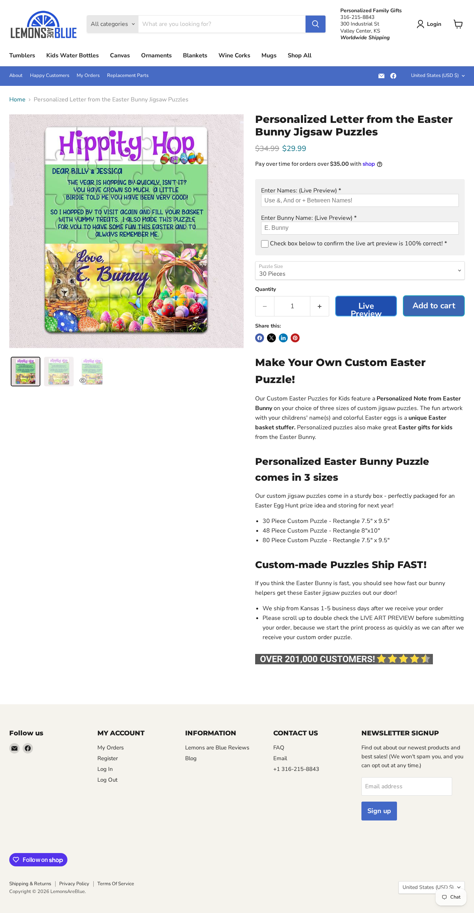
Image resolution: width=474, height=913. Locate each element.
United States (435, 75)
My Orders (88, 75)
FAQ (278, 747)
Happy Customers (49, 75)
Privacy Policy (74, 883)
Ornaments (156, 55)
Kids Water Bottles (72, 55)
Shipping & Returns (30, 883)
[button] (360, 190)
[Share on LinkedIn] (283, 337)
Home (17, 99)
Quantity (265, 289)
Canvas (120, 55)
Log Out (107, 779)
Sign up (379, 810)
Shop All (299, 55)
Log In (105, 769)
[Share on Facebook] (259, 337)
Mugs (269, 55)
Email (280, 758)
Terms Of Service (115, 883)
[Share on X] (271, 337)
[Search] (316, 24)
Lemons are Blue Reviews (217, 747)
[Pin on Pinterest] (295, 337)
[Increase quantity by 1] (319, 306)
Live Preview (366, 308)
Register (107, 758)
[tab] (25, 371)
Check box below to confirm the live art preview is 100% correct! (357, 243)
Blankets (195, 55)
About (16, 75)
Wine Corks (234, 55)
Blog (191, 758)
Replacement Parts (127, 75)
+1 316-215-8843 (296, 769)
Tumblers (22, 55)
